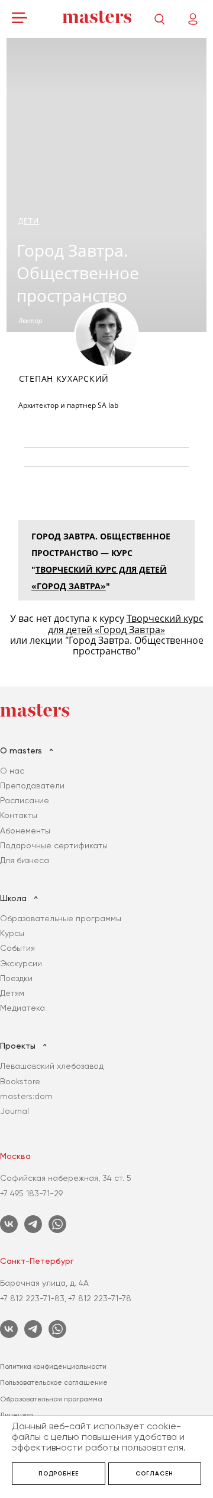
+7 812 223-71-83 (32, 1298)
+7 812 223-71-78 (99, 1298)
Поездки (16, 978)
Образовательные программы (60, 918)
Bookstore (20, 1081)
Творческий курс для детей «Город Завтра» (126, 623)
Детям (12, 993)
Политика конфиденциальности (53, 1366)
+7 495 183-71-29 (31, 1193)
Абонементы (25, 830)
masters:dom (26, 1096)
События (17, 948)
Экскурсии (21, 963)
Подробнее (58, 1473)
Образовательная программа (51, 1399)
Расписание (24, 800)
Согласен (154, 1473)
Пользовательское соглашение (54, 1382)
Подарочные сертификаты (54, 845)
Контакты (18, 815)
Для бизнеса (24, 860)
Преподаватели (32, 785)
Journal (14, 1111)
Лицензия (16, 1415)
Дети (28, 221)
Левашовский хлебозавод (52, 1066)
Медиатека (22, 1007)
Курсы (12, 933)
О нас (12, 770)
